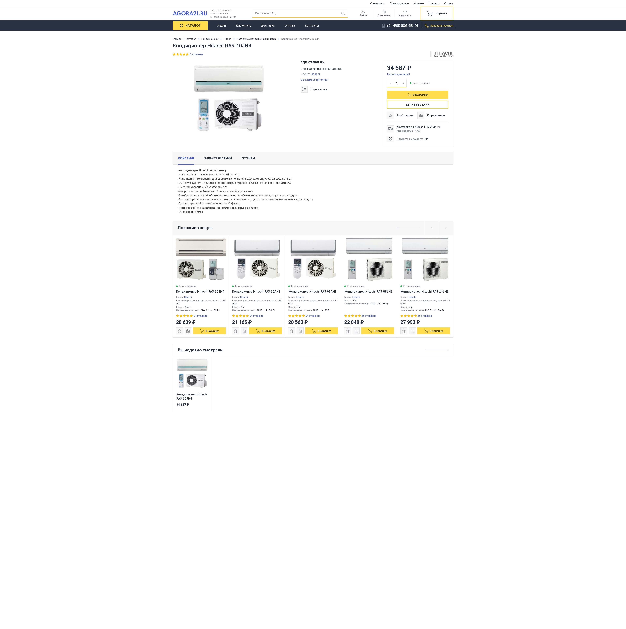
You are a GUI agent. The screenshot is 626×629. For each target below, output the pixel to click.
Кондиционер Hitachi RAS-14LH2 (424, 291)
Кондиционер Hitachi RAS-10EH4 (200, 291)
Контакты (312, 25)
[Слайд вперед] (446, 228)
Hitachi (315, 74)
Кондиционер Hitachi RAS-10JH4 (192, 396)
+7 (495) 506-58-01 (402, 25)
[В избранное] (179, 330)
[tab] (186, 158)
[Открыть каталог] (181, 25)
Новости (434, 3)
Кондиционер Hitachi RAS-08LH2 (368, 291)
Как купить (243, 25)
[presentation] (201, 286)
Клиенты (419, 3)
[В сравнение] (188, 330)
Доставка (268, 25)
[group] (437, 13)
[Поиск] (344, 13)
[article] (201, 286)
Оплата (289, 25)
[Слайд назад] (432, 228)
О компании (377, 3)
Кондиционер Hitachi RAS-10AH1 (256, 291)
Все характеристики (314, 79)
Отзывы (448, 3)
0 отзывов (196, 54)
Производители (399, 3)
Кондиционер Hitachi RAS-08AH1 (312, 291)
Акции (221, 25)
